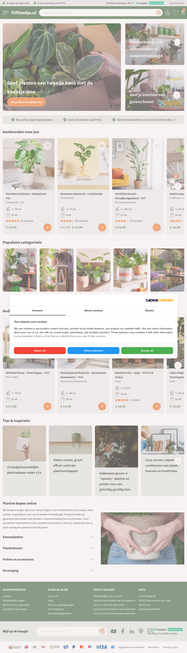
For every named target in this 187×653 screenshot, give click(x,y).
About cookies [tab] (93, 310)
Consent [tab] (37, 310)
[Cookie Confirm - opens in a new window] (159, 300)
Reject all (40, 350)
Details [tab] (149, 310)
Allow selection (93, 350)
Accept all (147, 350)
